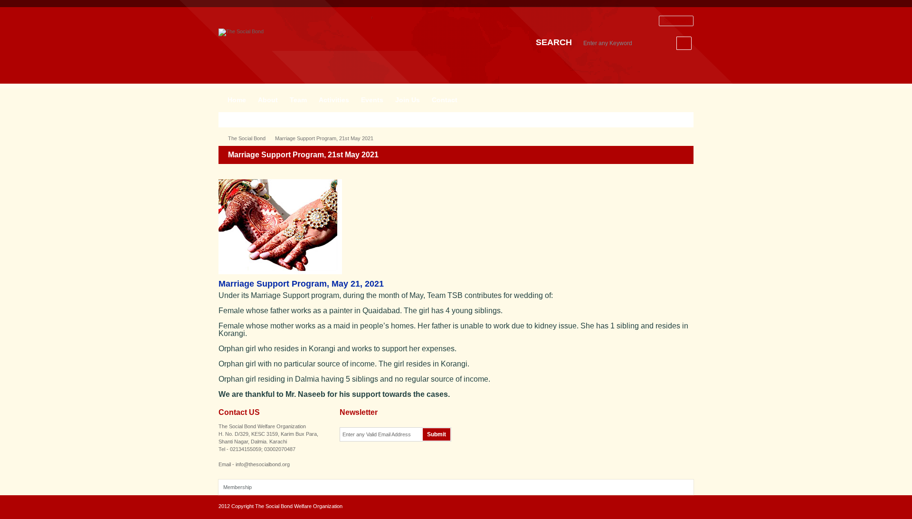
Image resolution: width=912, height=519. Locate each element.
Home (237, 100)
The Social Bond (247, 138)
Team (298, 100)
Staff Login (676, 20)
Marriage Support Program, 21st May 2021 (324, 138)
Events (372, 100)
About (268, 100)
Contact (444, 100)
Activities (334, 100)
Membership (237, 487)
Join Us (407, 100)
